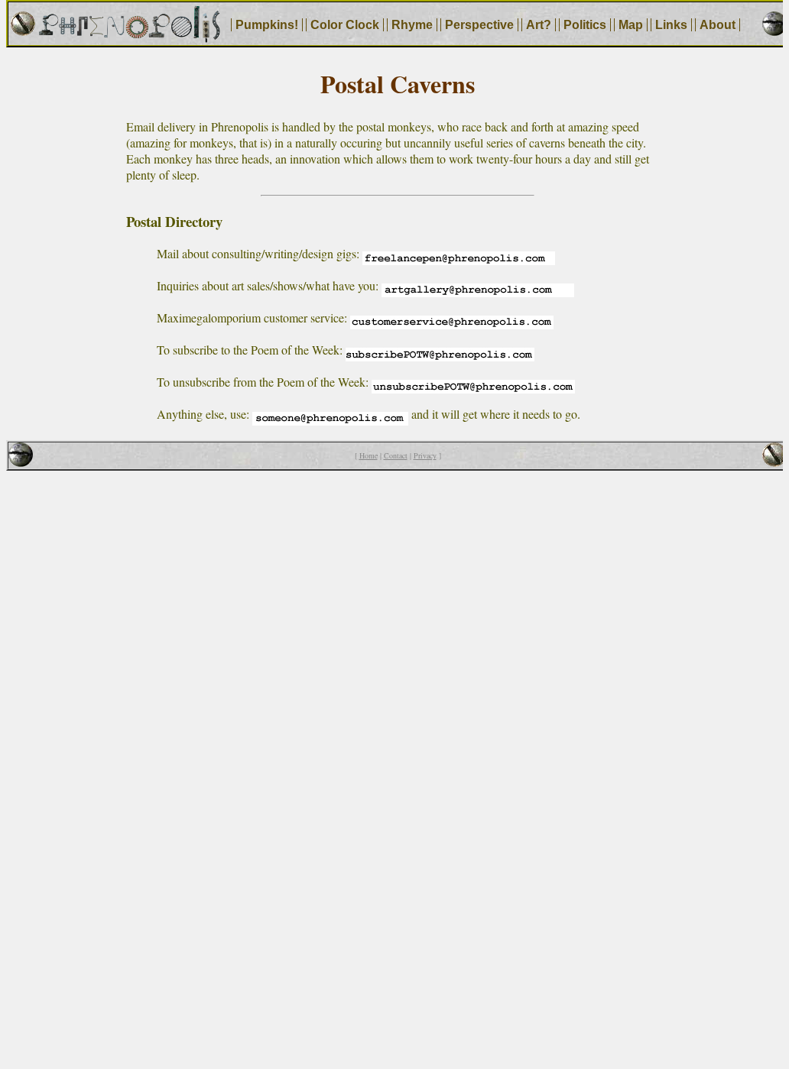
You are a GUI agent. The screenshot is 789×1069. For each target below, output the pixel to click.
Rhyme (412, 24)
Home (368, 455)
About (717, 24)
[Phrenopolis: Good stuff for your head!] (129, 38)
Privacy (425, 455)
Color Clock (344, 24)
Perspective (479, 24)
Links (671, 24)
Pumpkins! (266, 24)
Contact (395, 455)
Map (631, 24)
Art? (538, 24)
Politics (584, 24)
